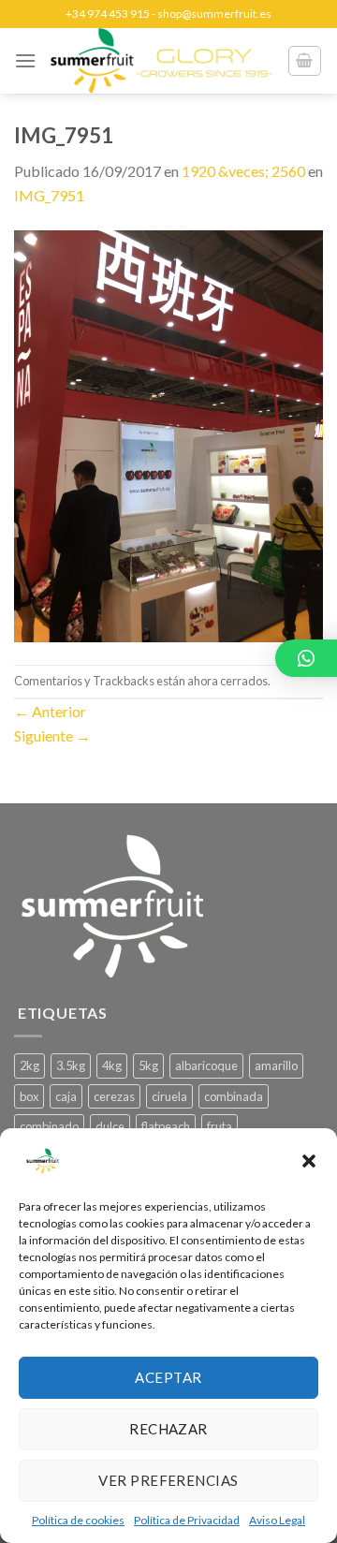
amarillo (276, 1065)
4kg (112, 1065)
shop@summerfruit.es (214, 14)
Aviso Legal (277, 1520)
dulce (110, 1126)
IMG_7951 (49, 195)
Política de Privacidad (187, 1520)
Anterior (50, 711)
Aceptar (168, 1377)
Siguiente (52, 735)
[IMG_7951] (168, 434)
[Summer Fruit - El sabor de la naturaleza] (161, 61)
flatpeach (165, 1126)
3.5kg (70, 1065)
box (29, 1096)
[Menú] (25, 60)
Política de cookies (78, 1520)
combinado (49, 1126)
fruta (219, 1126)
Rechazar (168, 1428)
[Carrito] (305, 61)
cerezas (114, 1096)
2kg (29, 1065)
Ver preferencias (168, 1480)
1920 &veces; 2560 (243, 171)
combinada (233, 1096)
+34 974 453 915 (108, 14)
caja (66, 1096)
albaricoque (206, 1065)
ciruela (169, 1096)
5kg (148, 1065)
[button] (309, 1161)
